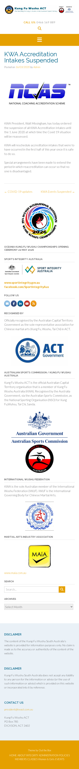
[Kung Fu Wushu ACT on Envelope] (7, 303)
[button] (39, 40)
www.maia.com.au (15, 573)
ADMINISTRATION (48, 755)
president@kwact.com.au (18, 709)
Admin (36, 67)
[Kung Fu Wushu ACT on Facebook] (14, 303)
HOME (13, 755)
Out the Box (45, 750)
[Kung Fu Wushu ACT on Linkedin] (20, 303)
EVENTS (59, 759)
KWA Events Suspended (58, 191)
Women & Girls (46, 759)
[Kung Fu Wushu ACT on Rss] (33, 303)
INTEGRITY (32, 755)
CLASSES (32, 759)
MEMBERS (21, 759)
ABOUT (21, 755)
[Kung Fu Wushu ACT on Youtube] (27, 303)
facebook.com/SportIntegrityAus (26, 287)
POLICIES (64, 755)
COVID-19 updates (18, 191)
